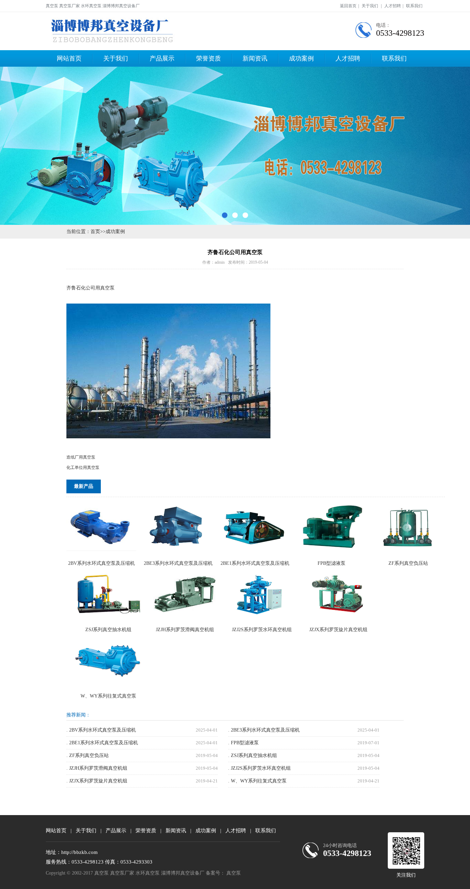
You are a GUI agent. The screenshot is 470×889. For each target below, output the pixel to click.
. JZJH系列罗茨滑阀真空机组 (96, 768)
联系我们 (414, 5)
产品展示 (162, 58)
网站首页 (69, 58)
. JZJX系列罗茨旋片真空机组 (96, 780)
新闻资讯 (255, 58)
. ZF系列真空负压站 (87, 755)
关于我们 (370, 5)
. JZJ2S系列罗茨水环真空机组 (259, 768)
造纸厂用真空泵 (80, 457)
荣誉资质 (208, 58)
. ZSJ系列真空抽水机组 (252, 755)
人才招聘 (392, 5)
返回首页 (348, 5)
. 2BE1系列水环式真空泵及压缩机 (102, 742)
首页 (95, 231)
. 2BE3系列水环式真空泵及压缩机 (264, 730)
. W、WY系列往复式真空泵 (257, 780)
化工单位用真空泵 (82, 467)
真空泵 (233, 873)
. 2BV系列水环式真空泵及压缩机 (101, 730)
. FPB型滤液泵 (243, 742)
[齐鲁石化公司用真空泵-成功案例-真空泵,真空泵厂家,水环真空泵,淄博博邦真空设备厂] (114, 31)
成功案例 (301, 58)
